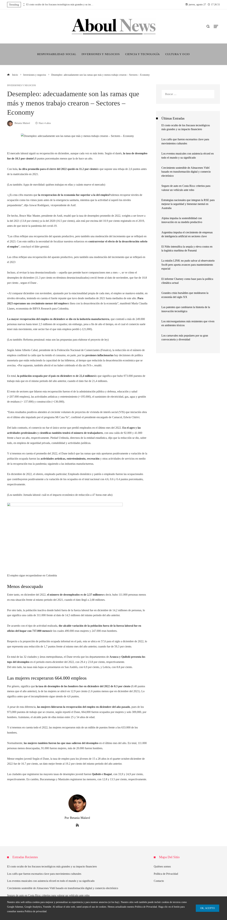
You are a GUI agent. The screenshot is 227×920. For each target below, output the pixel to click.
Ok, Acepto (207, 908)
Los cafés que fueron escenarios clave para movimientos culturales (44, 873)
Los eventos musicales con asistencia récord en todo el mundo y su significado (51, 880)
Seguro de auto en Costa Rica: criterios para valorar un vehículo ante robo (48, 895)
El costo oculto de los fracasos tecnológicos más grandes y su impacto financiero (60, 4)
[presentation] (23, 4)
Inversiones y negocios (21, 85)
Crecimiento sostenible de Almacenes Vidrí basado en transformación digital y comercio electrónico (186, 171)
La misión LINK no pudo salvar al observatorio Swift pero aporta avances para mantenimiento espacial (188, 264)
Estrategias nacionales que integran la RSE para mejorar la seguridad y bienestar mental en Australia (188, 204)
